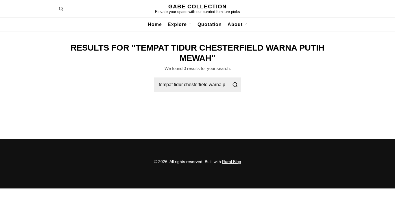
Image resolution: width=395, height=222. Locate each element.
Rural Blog (231, 161)
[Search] (235, 84)
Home (155, 24)
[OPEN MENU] (189, 24)
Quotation (210, 24)
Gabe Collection (197, 6)
